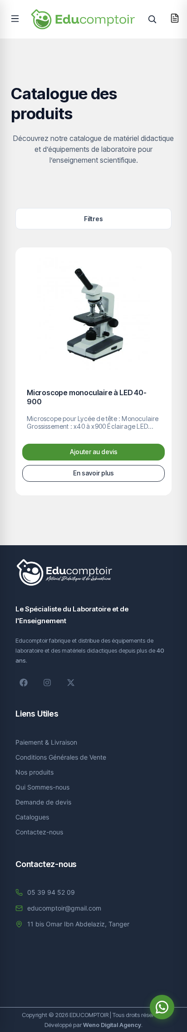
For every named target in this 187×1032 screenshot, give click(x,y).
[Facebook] (23, 682)
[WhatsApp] (162, 1007)
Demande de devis (43, 802)
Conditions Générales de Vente (60, 757)
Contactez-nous (39, 832)
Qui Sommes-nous (42, 787)
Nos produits (34, 772)
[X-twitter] (71, 682)
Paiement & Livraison (46, 742)
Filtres (93, 219)
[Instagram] (47, 682)
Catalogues (32, 817)
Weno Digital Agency (112, 1024)
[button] (15, 19)
